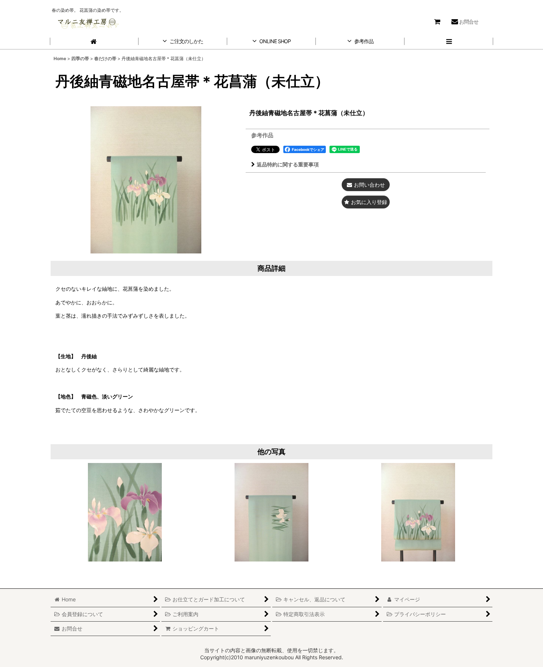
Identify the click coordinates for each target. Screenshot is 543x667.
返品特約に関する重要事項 (288, 164)
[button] (448, 41)
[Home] (94, 41)
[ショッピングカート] (437, 21)
